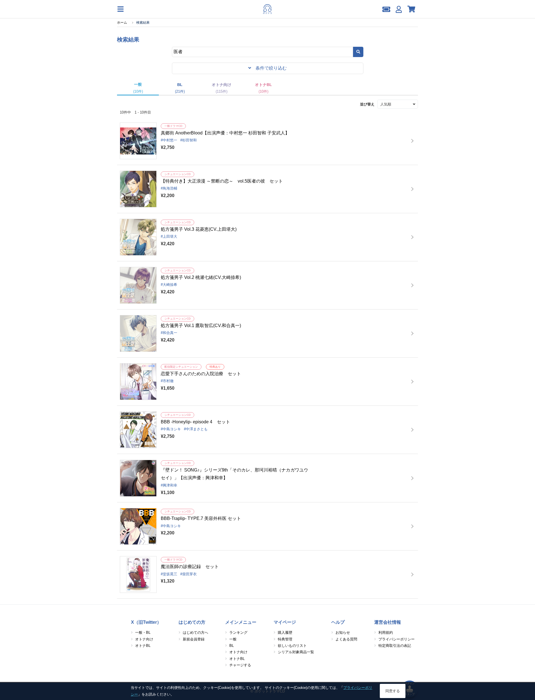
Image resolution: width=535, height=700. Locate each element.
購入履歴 (285, 632)
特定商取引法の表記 (394, 645)
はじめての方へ (195, 632)
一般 (233, 639)
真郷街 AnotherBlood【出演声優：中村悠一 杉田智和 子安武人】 (225, 133)
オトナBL (142, 645)
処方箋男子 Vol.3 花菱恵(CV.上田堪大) (199, 229)
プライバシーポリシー (396, 639)
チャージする (240, 665)
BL (231, 645)
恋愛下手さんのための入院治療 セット (201, 373)
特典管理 (285, 639)
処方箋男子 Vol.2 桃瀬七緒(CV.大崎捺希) (201, 277)
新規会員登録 (194, 639)
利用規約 (385, 632)
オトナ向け (144, 639)
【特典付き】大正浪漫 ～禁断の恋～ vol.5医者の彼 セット (222, 181)
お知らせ (342, 632)
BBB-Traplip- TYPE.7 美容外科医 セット (201, 518)
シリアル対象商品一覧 (296, 652)
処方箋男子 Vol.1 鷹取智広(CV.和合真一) (201, 325)
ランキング (238, 632)
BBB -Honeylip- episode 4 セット (195, 421)
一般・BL (142, 632)
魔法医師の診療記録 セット (190, 566)
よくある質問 (346, 639)
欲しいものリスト (292, 645)
